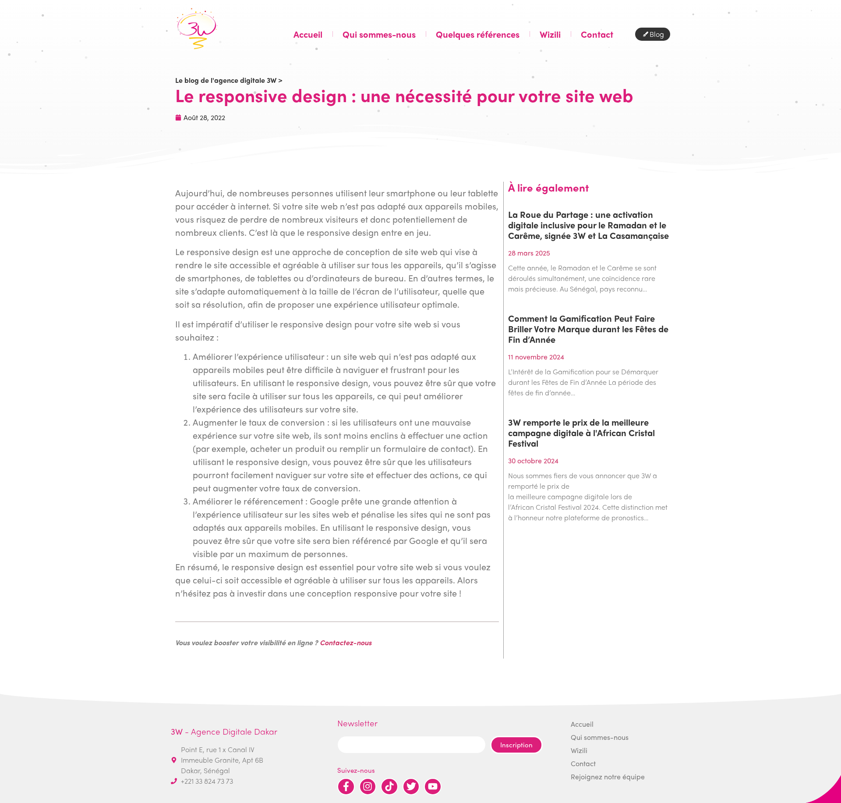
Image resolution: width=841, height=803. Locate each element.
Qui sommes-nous (379, 34)
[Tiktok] (389, 787)
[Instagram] (368, 787)
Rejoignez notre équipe (608, 776)
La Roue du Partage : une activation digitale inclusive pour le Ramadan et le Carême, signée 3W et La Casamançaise (588, 225)
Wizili (550, 34)
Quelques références (477, 34)
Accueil (307, 34)
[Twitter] (411, 787)
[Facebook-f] (346, 787)
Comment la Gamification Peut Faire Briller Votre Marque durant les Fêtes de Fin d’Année (588, 328)
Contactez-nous (345, 642)
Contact (597, 34)
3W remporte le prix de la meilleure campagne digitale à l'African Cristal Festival (581, 432)
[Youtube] (433, 787)
